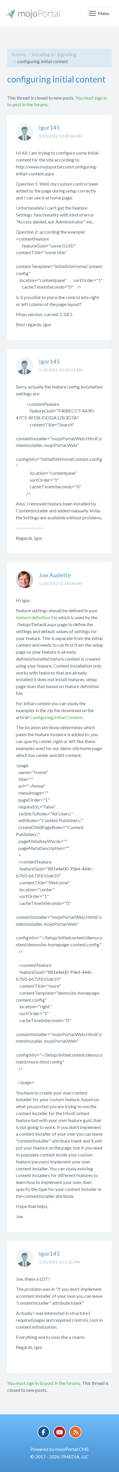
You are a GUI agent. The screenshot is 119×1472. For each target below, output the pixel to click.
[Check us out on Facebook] (44, 1432)
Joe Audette (55, 574)
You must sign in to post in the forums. (44, 1383)
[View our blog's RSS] (75, 1432)
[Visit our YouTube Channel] (59, 1432)
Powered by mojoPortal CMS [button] (59, 1449)
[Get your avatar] (24, 136)
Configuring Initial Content (55, 717)
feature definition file (36, 617)
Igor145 (49, 127)
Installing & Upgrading (54, 54)
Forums (19, 54)
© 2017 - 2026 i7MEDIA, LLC (59, 1456)
